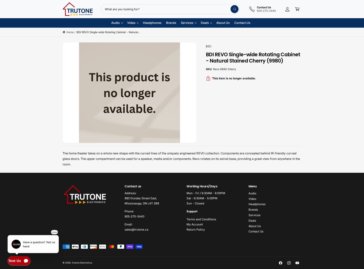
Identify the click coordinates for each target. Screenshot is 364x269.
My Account (195, 224)
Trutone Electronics (82, 262)
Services (254, 215)
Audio (252, 193)
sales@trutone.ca (136, 229)
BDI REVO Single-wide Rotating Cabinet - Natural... (108, 32)
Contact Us (256, 231)
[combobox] (170, 9)
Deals (252, 220)
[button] (297, 9)
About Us (255, 226)
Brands (253, 209)
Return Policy (196, 229)
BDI (209, 46)
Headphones (257, 204)
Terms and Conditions (201, 219)
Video (252, 199)
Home (70, 32)
